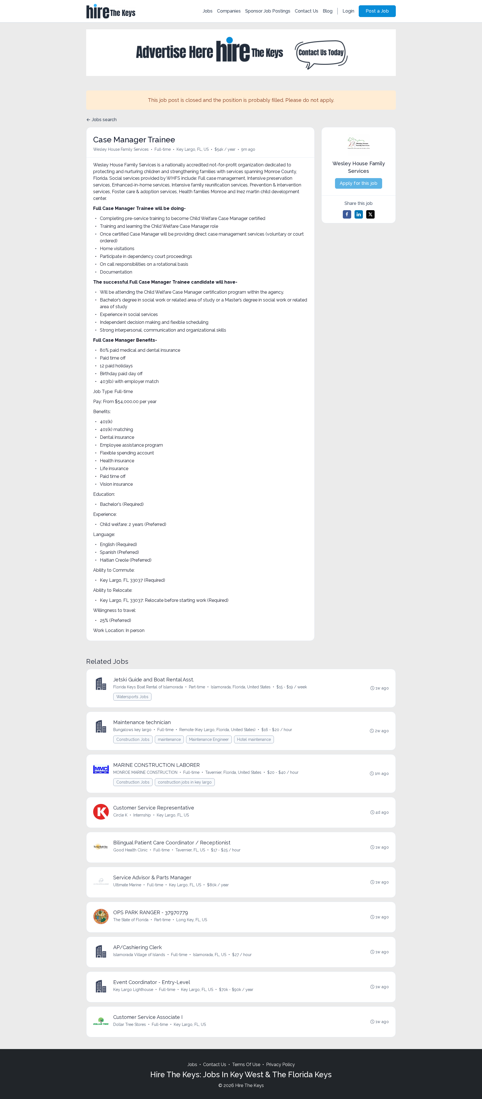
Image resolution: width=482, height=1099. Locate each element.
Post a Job (377, 11)
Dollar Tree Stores (129, 1024)
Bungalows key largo (132, 729)
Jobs (208, 11)
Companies (229, 11)
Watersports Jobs (132, 697)
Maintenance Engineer (209, 739)
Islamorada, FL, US (209, 954)
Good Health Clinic (130, 850)
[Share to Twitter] (370, 214)
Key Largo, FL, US (193, 149)
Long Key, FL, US (191, 920)
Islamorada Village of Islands (139, 954)
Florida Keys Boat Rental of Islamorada (148, 687)
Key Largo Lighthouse (133, 989)
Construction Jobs (133, 739)
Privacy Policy (280, 1064)
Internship (142, 815)
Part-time (197, 687)
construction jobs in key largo (185, 782)
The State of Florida (130, 920)
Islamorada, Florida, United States (241, 687)
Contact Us (306, 11)
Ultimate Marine (127, 885)
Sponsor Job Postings (267, 11)
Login (348, 11)
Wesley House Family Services (121, 149)
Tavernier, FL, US (190, 850)
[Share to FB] (347, 214)
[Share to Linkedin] (359, 214)
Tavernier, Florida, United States (233, 772)
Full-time (163, 149)
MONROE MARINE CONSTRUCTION (145, 772)
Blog (327, 11)
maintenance (169, 739)
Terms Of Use (246, 1064)
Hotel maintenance (254, 739)
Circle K (120, 815)
